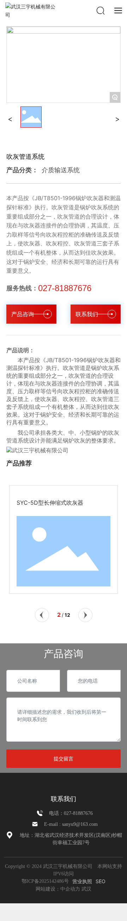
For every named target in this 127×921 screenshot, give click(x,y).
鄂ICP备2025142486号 (45, 881)
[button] (42, 615)
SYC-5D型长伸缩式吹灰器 (50, 502)
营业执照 (82, 881)
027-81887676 (64, 288)
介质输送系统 (61, 170)
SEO (100, 881)
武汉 (86, 889)
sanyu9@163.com (80, 824)
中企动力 (70, 889)
